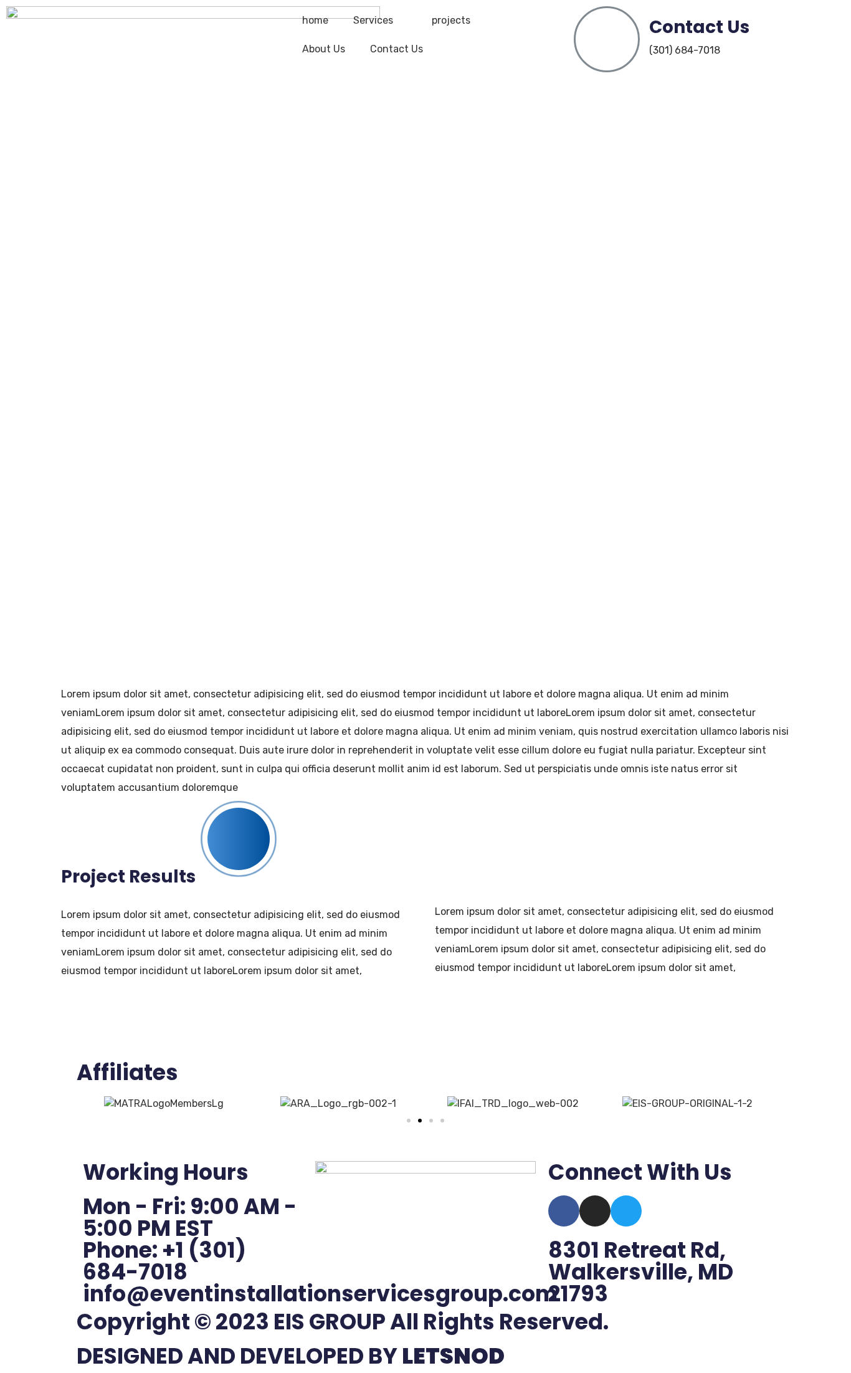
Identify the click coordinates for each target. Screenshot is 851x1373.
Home (357, 430)
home (315, 20)
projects (451, 20)
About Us (323, 49)
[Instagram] (595, 1211)
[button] (409, 1120)
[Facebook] (563, 1211)
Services (373, 20)
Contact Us (396, 49)
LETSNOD (453, 1356)
